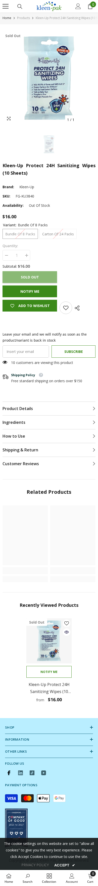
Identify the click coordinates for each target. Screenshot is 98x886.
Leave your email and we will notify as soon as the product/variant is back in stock (45, 337)
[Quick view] (66, 632)
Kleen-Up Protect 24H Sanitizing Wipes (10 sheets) (49, 688)
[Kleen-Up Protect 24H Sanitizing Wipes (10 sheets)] (49, 640)
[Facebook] (9, 773)
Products (23, 18)
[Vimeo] (20, 773)
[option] (49, 78)
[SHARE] (76, 308)
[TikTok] (32, 773)
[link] (66, 308)
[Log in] (78, 6)
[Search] (20, 7)
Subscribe (73, 351)
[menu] (6, 6)
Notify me (29, 291)
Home (7, 18)
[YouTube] (43, 773)
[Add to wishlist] (66, 623)
